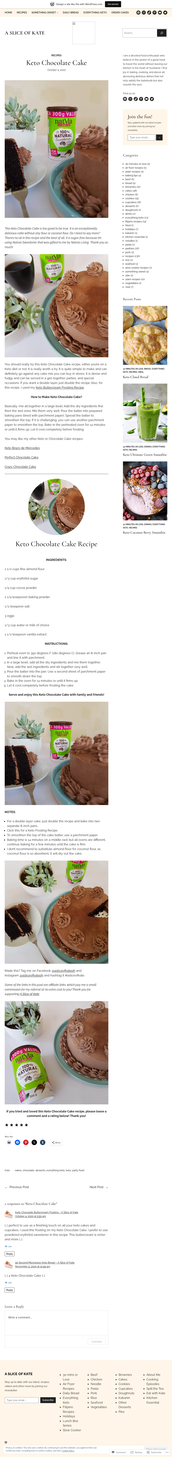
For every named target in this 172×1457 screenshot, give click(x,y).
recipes (56, 55)
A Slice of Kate (29, 994)
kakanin (129, 233)
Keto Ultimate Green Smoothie (145, 455)
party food (78, 1170)
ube (127, 275)
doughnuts (131, 209)
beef (128, 179)
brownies (130, 186)
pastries (129, 248)
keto (68, 1170)
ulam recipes (132, 279)
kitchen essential (135, 236)
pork (128, 252)
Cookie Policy (68, 1451)
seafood (130, 263)
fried (128, 225)
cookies (129, 198)
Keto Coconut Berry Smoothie (144, 532)
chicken (129, 194)
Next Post (96, 1187)
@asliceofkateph (63, 970)
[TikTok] (149, 13)
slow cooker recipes (136, 267)
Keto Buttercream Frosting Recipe (60, 387)
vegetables (131, 283)
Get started (113, 4)
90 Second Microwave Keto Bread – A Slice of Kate (45, 1262)
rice (127, 260)
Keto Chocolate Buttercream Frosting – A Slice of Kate (46, 1212)
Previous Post (19, 1187)
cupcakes (130, 202)
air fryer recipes (134, 167)
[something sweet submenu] (57, 12)
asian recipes (132, 171)
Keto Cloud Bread (135, 377)
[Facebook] (138, 13)
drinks (128, 213)
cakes (18, 1170)
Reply (9, 1253)
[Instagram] (144, 13)
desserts (40, 1170)
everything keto (55, 1170)
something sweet (135, 271)
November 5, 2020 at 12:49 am (32, 1266)
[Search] (161, 33)
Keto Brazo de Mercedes (22, 448)
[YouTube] (160, 13)
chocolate (28, 1170)
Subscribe (48, 1400)
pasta (128, 244)
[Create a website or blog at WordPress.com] (6, 1442)
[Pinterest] (155, 13)
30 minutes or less (135, 163)
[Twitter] (165, 13)
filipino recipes (133, 221)
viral (127, 286)
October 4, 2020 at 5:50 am (30, 1216)
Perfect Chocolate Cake (21, 457)
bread (128, 183)
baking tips (131, 175)
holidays (130, 229)
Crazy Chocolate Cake (20, 466)
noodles (130, 240)
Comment (96, 1341)
